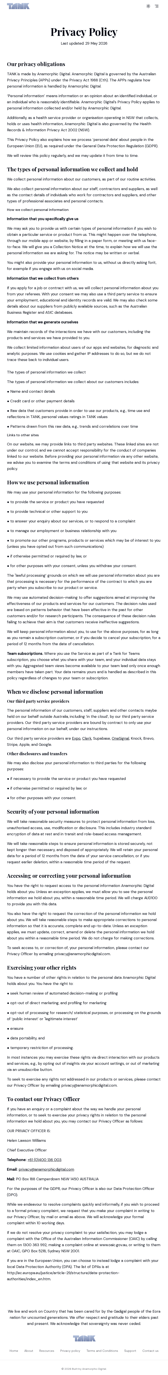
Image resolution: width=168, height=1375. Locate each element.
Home (14, 1351)
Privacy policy (70, 1351)
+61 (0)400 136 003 (44, 1159)
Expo (76, 738)
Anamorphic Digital (94, 1369)
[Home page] (18, 6)
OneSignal (120, 738)
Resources (46, 1351)
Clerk (86, 738)
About (28, 1351)
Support (130, 1351)
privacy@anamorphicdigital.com (46, 1169)
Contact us (150, 1351)
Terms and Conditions (102, 1351)
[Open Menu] (156, 6)
